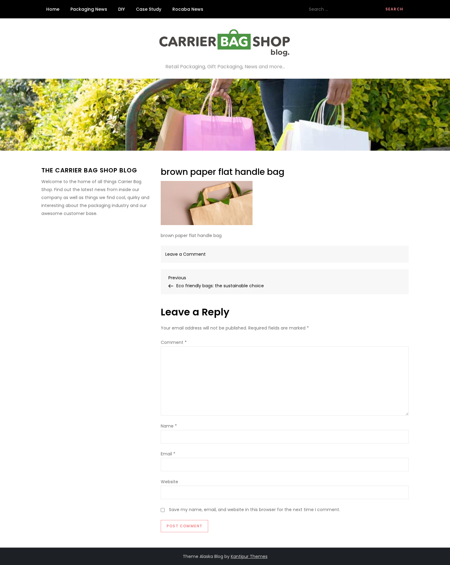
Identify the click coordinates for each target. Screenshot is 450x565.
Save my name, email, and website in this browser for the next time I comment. (254, 510)
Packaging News (88, 9)
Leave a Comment (185, 254)
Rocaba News (187, 9)
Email (168, 454)
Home (52, 9)
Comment (174, 342)
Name (169, 426)
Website (169, 482)
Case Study (148, 9)
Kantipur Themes (249, 556)
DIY (121, 9)
